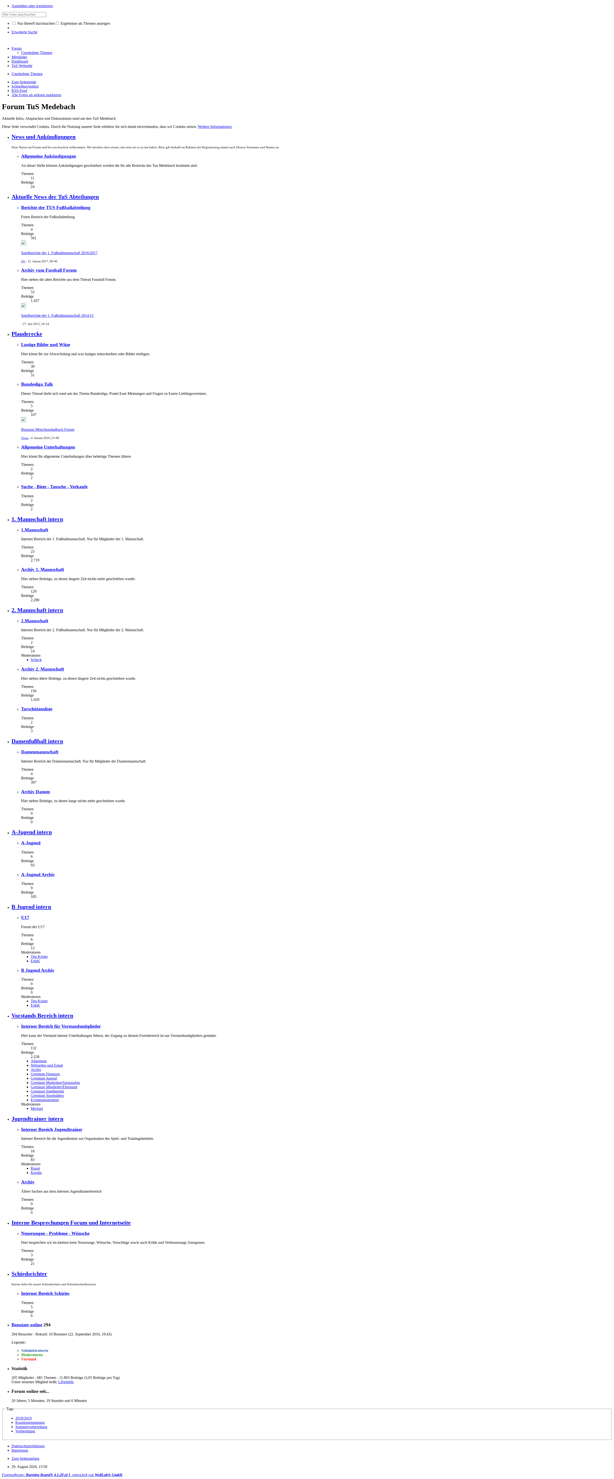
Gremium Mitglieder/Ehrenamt (54, 1087)
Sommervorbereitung (31, 1427)
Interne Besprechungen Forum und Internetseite (71, 1223)
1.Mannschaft (34, 529)
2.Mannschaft (34, 620)
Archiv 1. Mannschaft (42, 569)
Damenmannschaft (39, 751)
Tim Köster (39, 957)
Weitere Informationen (215, 127)
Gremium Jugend (44, 1078)
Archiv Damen (35, 791)
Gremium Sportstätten (47, 1096)
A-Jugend (31, 842)
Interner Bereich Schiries (45, 1293)
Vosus (25, 438)
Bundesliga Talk (37, 384)
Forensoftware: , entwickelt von (62, 1475)
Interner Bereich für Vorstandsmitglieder (61, 1026)
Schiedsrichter (29, 1274)
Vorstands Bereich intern (42, 1015)
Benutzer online (27, 1324)
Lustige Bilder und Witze (45, 344)
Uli (23, 261)
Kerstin (36, 1173)
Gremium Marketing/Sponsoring (55, 1083)
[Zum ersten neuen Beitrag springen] (24, 245)
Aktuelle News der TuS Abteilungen (55, 197)
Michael (37, 1108)
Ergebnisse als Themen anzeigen (85, 23)
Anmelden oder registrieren (32, 6)
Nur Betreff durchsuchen (35, 23)
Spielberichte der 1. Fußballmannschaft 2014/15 (57, 315)
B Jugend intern (31, 907)
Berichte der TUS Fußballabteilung (55, 207)
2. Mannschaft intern (37, 610)
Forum (17, 48)
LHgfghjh (65, 1382)
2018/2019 (23, 1418)
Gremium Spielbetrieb (47, 1091)
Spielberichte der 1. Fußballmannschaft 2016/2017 (59, 253)
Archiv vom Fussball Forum (49, 270)
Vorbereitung (25, 1431)
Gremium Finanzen (45, 1074)
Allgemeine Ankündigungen (48, 156)
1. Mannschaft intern (37, 519)
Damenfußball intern (37, 741)
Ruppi (35, 1168)
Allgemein (39, 1061)
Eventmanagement (45, 1100)
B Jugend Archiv (37, 970)
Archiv (36, 1070)
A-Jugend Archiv (38, 874)
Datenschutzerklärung (28, 1446)
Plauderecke (27, 334)
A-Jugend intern (32, 832)
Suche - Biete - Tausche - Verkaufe (54, 486)
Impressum (20, 1450)
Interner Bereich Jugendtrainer (51, 1129)
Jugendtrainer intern (37, 1119)
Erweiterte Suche (24, 32)
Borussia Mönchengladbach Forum (47, 429)
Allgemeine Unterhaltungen (48, 447)
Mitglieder (19, 57)
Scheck (36, 660)
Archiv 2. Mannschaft (42, 669)
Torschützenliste (36, 708)
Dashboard (20, 61)
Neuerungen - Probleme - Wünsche (55, 1233)
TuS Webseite (22, 66)
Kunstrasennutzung (30, 1422)
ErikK (35, 961)
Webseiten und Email (47, 1065)
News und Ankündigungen (44, 137)
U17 (25, 917)
